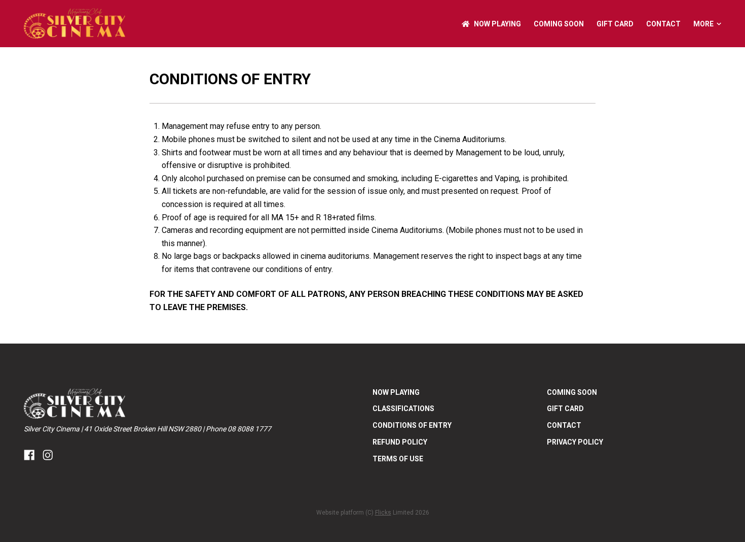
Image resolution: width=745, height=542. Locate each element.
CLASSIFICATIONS (403, 408)
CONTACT (663, 24)
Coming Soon (559, 24)
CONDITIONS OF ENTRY (412, 425)
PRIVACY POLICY (575, 442)
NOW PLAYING (497, 24)
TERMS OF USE (397, 459)
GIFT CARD (615, 24)
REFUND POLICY (399, 442)
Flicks (383, 512)
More (703, 24)
